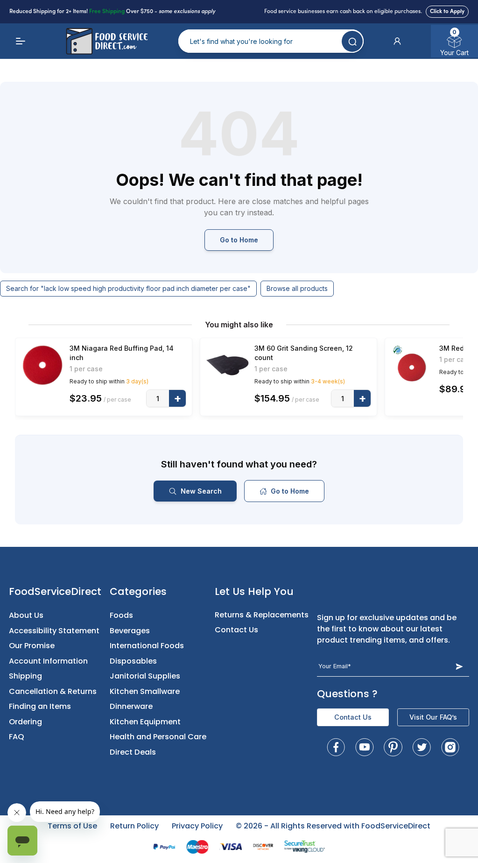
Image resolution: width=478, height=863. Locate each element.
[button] (397, 41)
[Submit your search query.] (352, 41)
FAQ (16, 736)
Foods (121, 615)
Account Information (48, 661)
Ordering (25, 721)
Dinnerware (131, 706)
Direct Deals (133, 752)
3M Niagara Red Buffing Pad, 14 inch (122, 352)
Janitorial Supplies (145, 676)
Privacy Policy (197, 826)
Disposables (133, 661)
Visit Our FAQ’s (433, 717)
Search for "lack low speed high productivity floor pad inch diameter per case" (128, 288)
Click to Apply (447, 11)
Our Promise (32, 645)
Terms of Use (72, 826)
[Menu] (20, 41)
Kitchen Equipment (145, 721)
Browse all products (297, 288)
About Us (26, 615)
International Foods (147, 645)
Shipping (25, 676)
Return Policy (134, 826)
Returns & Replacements (262, 614)
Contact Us (236, 629)
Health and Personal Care (158, 736)
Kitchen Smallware (145, 691)
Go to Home (239, 240)
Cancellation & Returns (53, 691)
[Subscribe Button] (459, 666)
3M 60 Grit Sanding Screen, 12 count (303, 352)
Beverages (130, 630)
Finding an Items (40, 706)
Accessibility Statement (54, 630)
